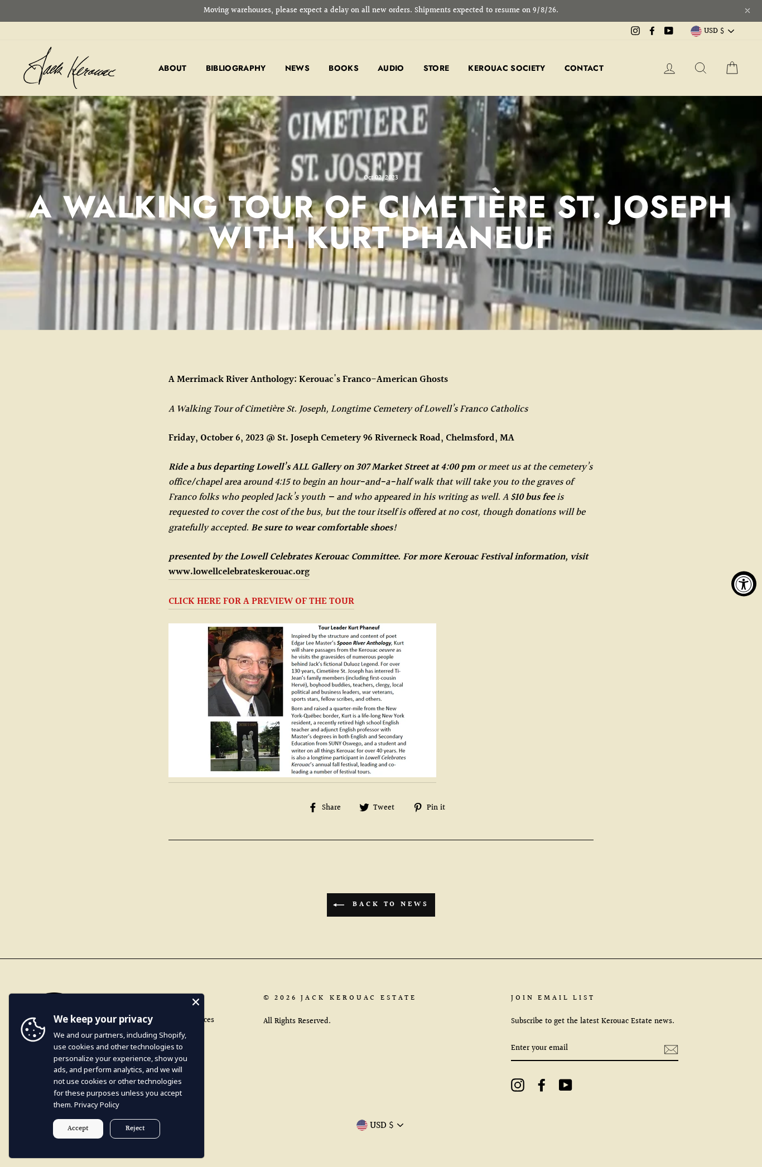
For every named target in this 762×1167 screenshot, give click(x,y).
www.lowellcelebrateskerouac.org (239, 571)
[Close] (195, 1002)
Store (436, 68)
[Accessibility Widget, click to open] (743, 583)
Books (344, 68)
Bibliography (236, 68)
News (297, 68)
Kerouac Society (506, 68)
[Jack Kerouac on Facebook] (541, 1084)
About (172, 68)
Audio (391, 68)
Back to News (389, 904)
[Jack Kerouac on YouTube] (565, 1084)
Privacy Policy (96, 1105)
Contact (584, 68)
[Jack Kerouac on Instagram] (517, 1084)
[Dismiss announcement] (747, 10)
